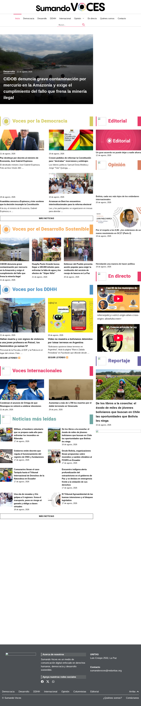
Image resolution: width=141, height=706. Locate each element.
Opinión (77, 18)
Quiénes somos (107, 18)
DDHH (53, 18)
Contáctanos (132, 698)
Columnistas (79, 691)
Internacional (65, 18)
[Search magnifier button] (83, 25)
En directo (92, 18)
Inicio (17, 18)
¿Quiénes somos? (112, 698)
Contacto (122, 18)
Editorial (94, 691)
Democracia (28, 18)
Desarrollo (42, 18)
